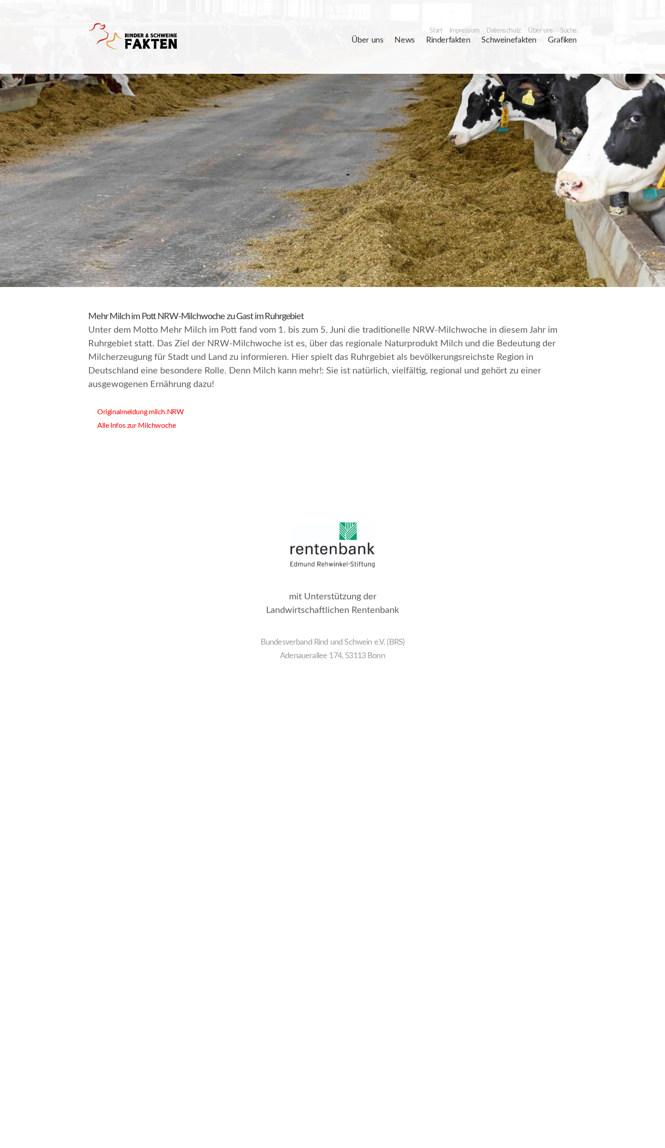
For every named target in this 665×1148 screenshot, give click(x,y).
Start (435, 30)
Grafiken (562, 40)
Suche (568, 30)
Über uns (540, 30)
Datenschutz (503, 30)
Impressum (464, 30)
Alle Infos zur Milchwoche (132, 425)
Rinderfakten (448, 40)
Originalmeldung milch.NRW (136, 412)
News (404, 40)
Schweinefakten (509, 40)
